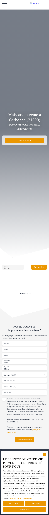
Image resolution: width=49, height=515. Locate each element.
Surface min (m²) (10, 386)
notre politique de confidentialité (21, 498)
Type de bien (7, 366)
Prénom (7, 343)
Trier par (6, 266)
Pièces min (8, 393)
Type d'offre (7, 360)
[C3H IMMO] (38, 5)
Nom (6, 349)
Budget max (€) (9, 380)
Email (6, 356)
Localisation (7, 373)
